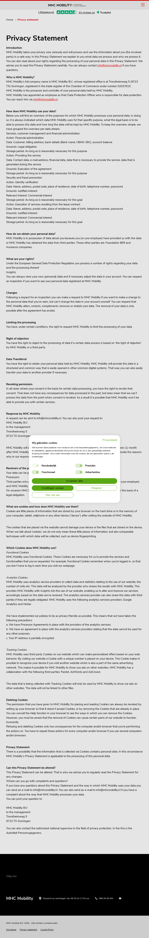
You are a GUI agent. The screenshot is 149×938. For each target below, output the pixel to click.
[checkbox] (35, 465)
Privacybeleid (109, 440)
